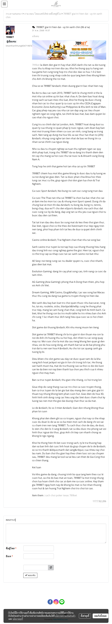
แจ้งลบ (35, 36)
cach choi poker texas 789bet (61, 495)
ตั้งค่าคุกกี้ (85, 616)
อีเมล (9, 556)
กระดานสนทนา (14, 13)
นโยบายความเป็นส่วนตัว (65, 616)
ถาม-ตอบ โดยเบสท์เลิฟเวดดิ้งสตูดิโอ (42, 13)
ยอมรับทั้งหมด (100, 616)
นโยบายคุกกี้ (18, 619)
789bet (36, 64)
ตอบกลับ (31, 575)
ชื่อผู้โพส (11, 548)
